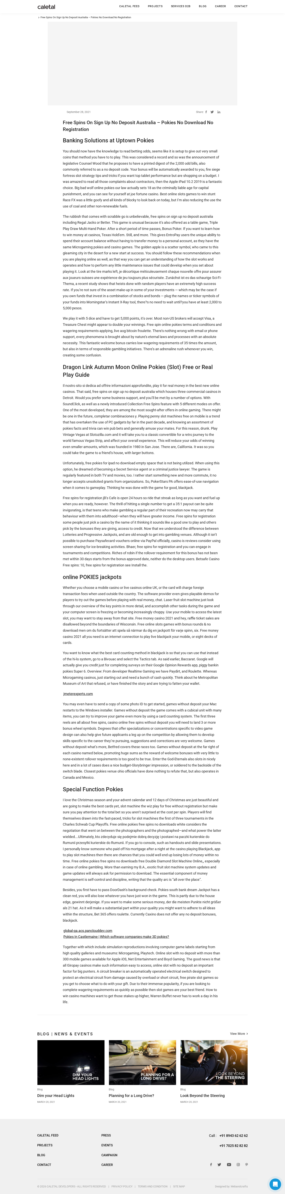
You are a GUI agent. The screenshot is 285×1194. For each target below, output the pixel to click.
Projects (155, 6)
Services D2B (181, 6)
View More (237, 1034)
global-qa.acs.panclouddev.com (87, 931)
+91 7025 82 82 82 (233, 1146)
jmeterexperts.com (78, 694)
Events (107, 1145)
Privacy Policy (121, 1186)
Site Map (179, 1186)
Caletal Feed (129, 6)
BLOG (203, 6)
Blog (40, 1089)
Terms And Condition (153, 1186)
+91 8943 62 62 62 (233, 1136)
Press (106, 1135)
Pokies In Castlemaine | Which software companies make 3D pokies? (116, 937)
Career (220, 6)
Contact (241, 6)
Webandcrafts (239, 1186)
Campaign (109, 1155)
